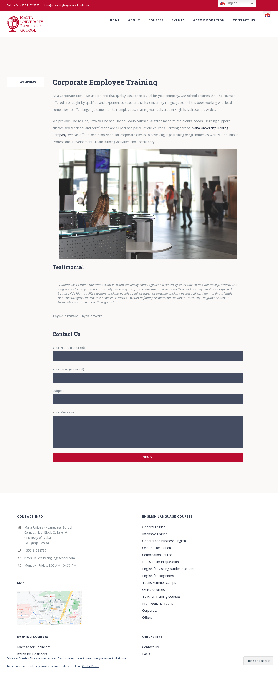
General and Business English (164, 541)
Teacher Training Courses (161, 596)
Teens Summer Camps (159, 582)
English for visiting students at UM (168, 568)
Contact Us (150, 647)
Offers (147, 617)
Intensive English (154, 534)
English (231, 3)
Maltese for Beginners (34, 647)
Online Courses (153, 589)
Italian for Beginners (32, 654)
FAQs (146, 654)
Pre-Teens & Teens (157, 603)
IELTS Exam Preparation (160, 561)
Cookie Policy (90, 666)
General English (153, 527)
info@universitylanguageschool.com (66, 5)
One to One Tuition (156, 547)
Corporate (150, 610)
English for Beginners (158, 575)
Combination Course (157, 554)
